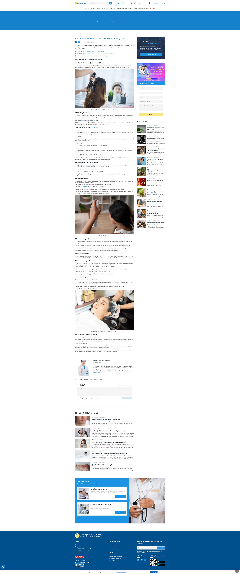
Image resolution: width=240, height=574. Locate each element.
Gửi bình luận (126, 398)
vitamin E (86, 186)
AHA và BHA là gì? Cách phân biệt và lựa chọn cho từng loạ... (110, 453)
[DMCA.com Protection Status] (79, 565)
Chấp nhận (154, 572)
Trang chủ (77, 21)
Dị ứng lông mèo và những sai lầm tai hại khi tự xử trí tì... (109, 442)
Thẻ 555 (135, 8)
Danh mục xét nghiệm (143, 8)
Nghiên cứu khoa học (122, 8)
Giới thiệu (93, 8)
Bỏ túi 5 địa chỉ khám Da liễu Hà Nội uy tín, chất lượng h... (109, 431)
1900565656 (79, 545)
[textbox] (151, 101)
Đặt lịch (120, 497)
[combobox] (151, 101)
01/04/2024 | (96, 53)
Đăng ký (156, 3)
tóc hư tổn (95, 127)
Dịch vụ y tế (99, 8)
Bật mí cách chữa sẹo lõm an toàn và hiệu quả (106, 420)
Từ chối (147, 572)
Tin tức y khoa (85, 21)
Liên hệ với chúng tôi (151, 54)
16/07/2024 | (90, 51)
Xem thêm (162, 122)
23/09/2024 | (92, 56)
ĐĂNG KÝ (161, 548)
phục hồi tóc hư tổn (93, 379)
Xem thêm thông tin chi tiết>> (112, 369)
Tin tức (130, 8)
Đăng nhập (162, 3)
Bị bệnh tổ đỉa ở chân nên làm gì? (102, 465)
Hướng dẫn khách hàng (109, 8)
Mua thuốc (152, 8)
